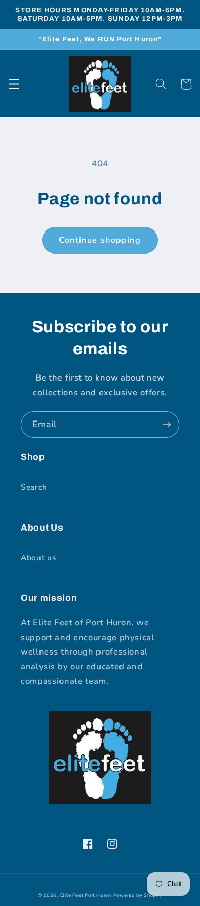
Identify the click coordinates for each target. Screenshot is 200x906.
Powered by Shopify (138, 895)
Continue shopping (100, 240)
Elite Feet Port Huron (85, 895)
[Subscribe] (166, 424)
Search (34, 486)
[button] (14, 84)
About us (38, 557)
